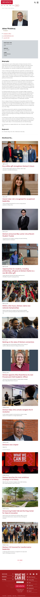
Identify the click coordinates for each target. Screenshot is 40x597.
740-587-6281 (6, 38)
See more (20, 560)
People (6, 8)
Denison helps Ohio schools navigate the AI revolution (17, 411)
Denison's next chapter (10, 445)
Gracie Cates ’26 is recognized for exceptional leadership (18, 200)
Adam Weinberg (11, 8)
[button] (35, 2)
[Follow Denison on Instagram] (27, 574)
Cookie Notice (9, 595)
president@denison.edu (8, 36)
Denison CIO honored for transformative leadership (16, 548)
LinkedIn (5, 55)
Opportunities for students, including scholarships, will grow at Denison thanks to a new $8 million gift (18, 271)
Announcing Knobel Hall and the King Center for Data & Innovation (18, 512)
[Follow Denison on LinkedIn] (36, 574)
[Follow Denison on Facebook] (30, 574)
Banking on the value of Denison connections (18, 342)
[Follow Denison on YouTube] (33, 574)
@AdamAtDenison (7, 53)
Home (3, 8)
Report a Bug (14, 595)
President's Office (7, 33)
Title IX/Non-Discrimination (21, 595)
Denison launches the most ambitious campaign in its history (15, 478)
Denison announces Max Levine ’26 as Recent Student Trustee (18, 235)
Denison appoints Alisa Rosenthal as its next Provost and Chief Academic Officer (17, 376)
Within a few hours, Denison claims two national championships (16, 307)
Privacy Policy (4, 595)
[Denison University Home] (20, 587)
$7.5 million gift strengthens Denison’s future (18, 166)
